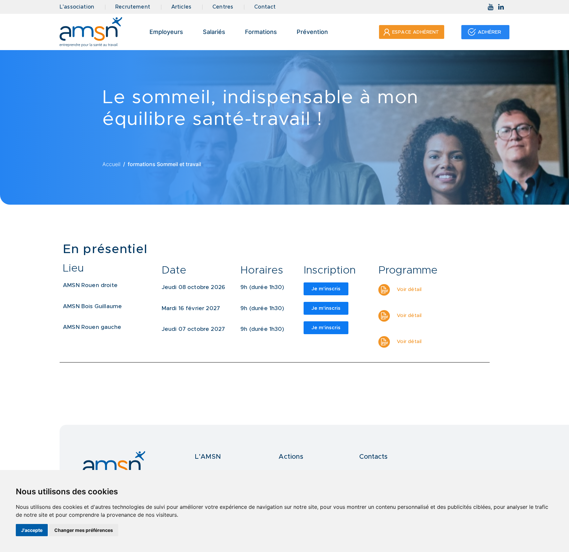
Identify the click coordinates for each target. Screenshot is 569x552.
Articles (181, 7)
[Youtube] (490, 7)
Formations (261, 31)
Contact (265, 7)
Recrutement (132, 7)
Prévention (312, 31)
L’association (77, 7)
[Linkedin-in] (501, 7)
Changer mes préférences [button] (83, 530)
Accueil (111, 164)
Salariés (214, 31)
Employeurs (166, 31)
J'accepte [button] (31, 530)
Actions (291, 456)
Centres (222, 7)
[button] (411, 32)
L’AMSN (208, 456)
